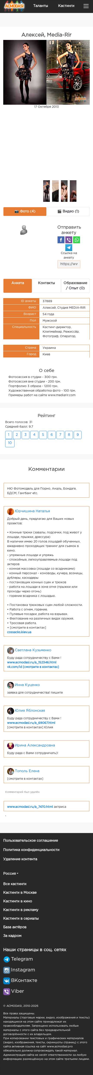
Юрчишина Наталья (32, 511)
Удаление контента (20, 859)
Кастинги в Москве (20, 892)
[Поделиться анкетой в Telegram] (68, 247)
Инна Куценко (27, 685)
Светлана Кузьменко (33, 650)
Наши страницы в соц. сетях (34, 950)
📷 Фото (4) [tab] (24, 211)
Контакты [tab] (46, 283)
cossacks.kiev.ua (19, 632)
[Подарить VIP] (24, 229)
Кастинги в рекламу (20, 910)
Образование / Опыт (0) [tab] (75, 285)
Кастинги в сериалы (21, 918)
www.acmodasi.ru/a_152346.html (31, 662)
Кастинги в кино (17, 901)
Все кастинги (14, 884)
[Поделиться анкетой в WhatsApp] (76, 239)
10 (10, 443)
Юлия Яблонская (30, 710)
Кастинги (66, 6)
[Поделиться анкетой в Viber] (68, 239)
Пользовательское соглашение (30, 840)
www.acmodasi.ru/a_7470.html (30, 807)
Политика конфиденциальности (31, 850)
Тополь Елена (27, 771)
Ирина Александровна (35, 745)
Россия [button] (9, 873)
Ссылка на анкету (69, 255)
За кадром (12, 935)
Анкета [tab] (17, 283)
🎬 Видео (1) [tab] (68, 211)
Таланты (40, 6)
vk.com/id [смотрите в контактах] (33, 667)
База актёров (14, 927)
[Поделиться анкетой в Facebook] (61, 239)
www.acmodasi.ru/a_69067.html (31, 723)
